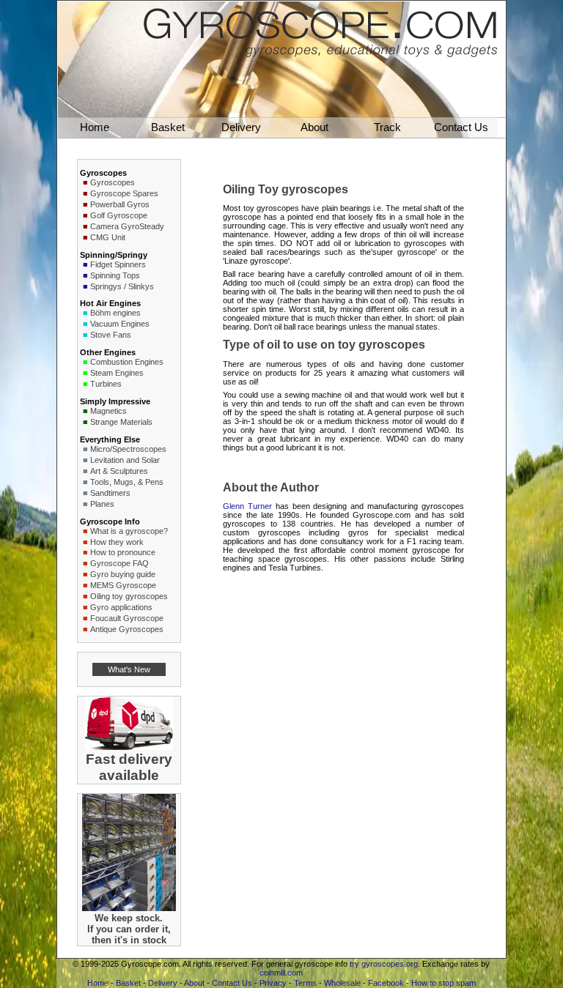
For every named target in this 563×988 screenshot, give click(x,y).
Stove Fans (110, 334)
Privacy (273, 982)
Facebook (386, 982)
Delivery (162, 982)
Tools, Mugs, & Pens (126, 482)
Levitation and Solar (125, 460)
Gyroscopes (112, 182)
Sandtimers (110, 493)
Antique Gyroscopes (126, 629)
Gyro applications (121, 607)
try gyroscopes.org (384, 963)
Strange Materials (121, 421)
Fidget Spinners (118, 264)
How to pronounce (122, 552)
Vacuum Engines (120, 323)
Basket (128, 982)
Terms (305, 982)
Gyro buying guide (122, 574)
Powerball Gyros (120, 204)
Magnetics (108, 410)
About (194, 982)
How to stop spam (443, 982)
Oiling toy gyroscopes (129, 596)
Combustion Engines (126, 361)
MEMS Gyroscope (123, 585)
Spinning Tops (115, 275)
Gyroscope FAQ (119, 563)
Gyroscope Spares (124, 193)
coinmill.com (281, 972)
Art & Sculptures (119, 471)
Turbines (106, 383)
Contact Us (232, 982)
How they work (117, 542)
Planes (102, 503)
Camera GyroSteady (127, 226)
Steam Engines (117, 372)
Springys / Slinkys (122, 286)
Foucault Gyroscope (126, 618)
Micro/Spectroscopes (128, 449)
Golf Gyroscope (118, 215)
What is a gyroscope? (129, 531)
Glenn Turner (247, 506)
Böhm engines (115, 312)
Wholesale (342, 982)
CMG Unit (107, 237)
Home (97, 982)
